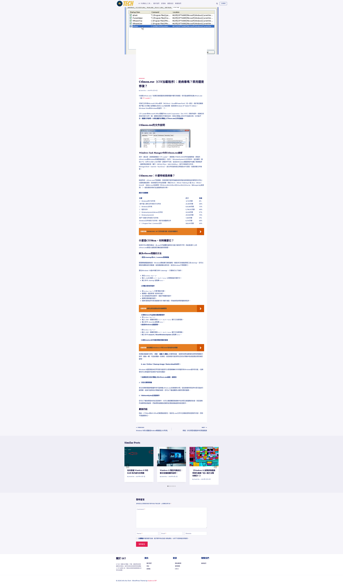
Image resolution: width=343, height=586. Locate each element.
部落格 (163, 3)
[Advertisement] (171, 64)
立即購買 (223, 3)
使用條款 (177, 566)
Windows (142, 78)
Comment (141, 509)
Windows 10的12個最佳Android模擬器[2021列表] (152, 429)
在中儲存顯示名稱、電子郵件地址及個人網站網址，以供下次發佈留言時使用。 (163, 538)
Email (163, 533)
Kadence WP (152, 581)
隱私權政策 (178, 563)
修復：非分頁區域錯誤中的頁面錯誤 (195, 429)
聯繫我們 (178, 3)
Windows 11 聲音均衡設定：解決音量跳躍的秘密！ (171, 472)
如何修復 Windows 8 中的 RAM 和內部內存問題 (137, 472)
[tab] (167, 486)
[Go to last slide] (127, 465)
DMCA (177, 569)
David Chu (143, 90)
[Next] (215, 465)
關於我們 (156, 3)
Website (188, 533)
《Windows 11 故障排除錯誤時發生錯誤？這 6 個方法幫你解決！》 (203, 473)
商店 (148, 566)
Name (139, 533)
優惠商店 (170, 3)
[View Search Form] (217, 3)
